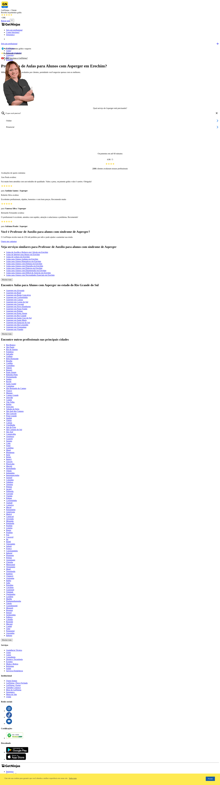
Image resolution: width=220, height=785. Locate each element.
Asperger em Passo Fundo (16, 309)
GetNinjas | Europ (13, 685)
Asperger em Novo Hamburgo (18, 306)
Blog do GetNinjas (13, 690)
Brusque (9, 610)
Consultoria (10, 657)
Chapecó (9, 576)
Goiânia (9, 356)
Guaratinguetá (11, 606)
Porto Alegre (11, 372)
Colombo (10, 480)
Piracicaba (10, 464)
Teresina (9, 484)
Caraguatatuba (12, 551)
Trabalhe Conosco (13, 687)
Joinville (9, 397)
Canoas (9, 423)
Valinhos (9, 482)
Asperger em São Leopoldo (17, 325)
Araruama (10, 578)
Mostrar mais (7, 280)
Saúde (8, 668)
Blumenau (10, 452)
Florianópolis (11, 377)
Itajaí (8, 455)
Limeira (9, 528)
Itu (7, 539)
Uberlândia (10, 425)
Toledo (9, 603)
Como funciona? (12, 32)
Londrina (9, 448)
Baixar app (5, 21)
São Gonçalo (11, 413)
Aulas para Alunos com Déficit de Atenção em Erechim (28, 273)
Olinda (9, 471)
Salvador (9, 354)
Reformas (10, 666)
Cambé (9, 626)
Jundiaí (9, 418)
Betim (8, 457)
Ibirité (8, 542)
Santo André (11, 384)
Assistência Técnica (14, 650)
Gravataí (9, 494)
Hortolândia (11, 468)
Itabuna (9, 635)
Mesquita (9, 521)
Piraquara (10, 555)
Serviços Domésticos (14, 671)
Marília (9, 599)
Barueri (9, 370)
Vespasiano (10, 567)
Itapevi (9, 459)
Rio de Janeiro (12, 349)
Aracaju (9, 462)
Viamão (9, 496)
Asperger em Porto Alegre (16, 313)
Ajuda (8, 697)
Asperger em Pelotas (14, 311)
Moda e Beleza (12, 664)
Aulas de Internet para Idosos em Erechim (23, 254)
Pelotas (9, 558)
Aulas (8, 652)
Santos (8, 379)
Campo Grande (12, 395)
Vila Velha (10, 402)
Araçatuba (10, 633)
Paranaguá (10, 631)
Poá (7, 535)
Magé (8, 569)
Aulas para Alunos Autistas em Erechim (22, 259)
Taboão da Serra (12, 409)
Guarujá (9, 439)
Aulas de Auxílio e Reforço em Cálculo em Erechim (27, 252)
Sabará (9, 546)
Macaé (8, 507)
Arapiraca (10, 436)
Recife (8, 381)
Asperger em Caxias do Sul (17, 302)
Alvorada (10, 519)
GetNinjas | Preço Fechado (17, 683)
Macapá (9, 624)
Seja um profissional (14, 30)
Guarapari (10, 590)
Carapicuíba (11, 434)
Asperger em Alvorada (15, 290)
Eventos (9, 662)
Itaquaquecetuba (12, 475)
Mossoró (9, 608)
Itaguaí (9, 613)
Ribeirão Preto (12, 375)
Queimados (10, 594)
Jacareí (9, 489)
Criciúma (9, 587)
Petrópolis (10, 523)
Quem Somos (11, 681)
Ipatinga (9, 574)
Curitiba (9, 363)
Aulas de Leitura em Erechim (18, 257)
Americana (10, 512)
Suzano (9, 441)
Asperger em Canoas (14, 300)
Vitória (9, 420)
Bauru (8, 530)
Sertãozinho (11, 615)
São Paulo (10, 347)
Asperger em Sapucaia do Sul (18, 322)
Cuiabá (9, 400)
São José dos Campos (15, 411)
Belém (8, 404)
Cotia (8, 443)
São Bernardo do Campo (16, 388)
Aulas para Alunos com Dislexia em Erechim (24, 268)
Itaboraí (9, 553)
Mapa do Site (11, 694)
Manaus (9, 393)
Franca (9, 548)
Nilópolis (9, 491)
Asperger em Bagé (13, 293)
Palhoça (9, 617)
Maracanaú (10, 564)
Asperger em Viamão (14, 329)
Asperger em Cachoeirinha (17, 297)
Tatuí (8, 629)
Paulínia (9, 532)
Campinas (10, 386)
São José (9, 432)
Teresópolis (10, 571)
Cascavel (9, 537)
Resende (9, 622)
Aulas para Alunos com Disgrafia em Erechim (24, 266)
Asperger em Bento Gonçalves (18, 295)
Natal (8, 445)
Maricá (9, 514)
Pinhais (9, 487)
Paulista (9, 526)
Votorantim (10, 544)
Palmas (9, 498)
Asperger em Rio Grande (16, 316)
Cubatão (9, 619)
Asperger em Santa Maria (16, 320)
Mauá (8, 450)
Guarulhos (10, 365)
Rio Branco (10, 345)
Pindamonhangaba (13, 601)
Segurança (10, 35)
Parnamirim (10, 510)
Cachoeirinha (11, 500)
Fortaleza (9, 352)
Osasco (9, 391)
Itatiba (8, 580)
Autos (8, 655)
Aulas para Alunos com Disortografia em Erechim (26, 270)
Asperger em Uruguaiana (16, 327)
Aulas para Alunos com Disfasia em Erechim (24, 264)
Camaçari (10, 516)
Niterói (9, 368)
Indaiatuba (10, 473)
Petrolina (9, 585)
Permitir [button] (210, 779)
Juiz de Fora (11, 427)
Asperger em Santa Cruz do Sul (19, 318)
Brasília (9, 361)
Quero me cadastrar (9, 241)
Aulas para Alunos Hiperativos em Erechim (23, 261)
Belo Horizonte (12, 359)
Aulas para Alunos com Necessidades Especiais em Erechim (30, 275)
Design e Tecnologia (14, 659)
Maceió (9, 466)
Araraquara (10, 560)
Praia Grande (11, 416)
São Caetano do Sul (14, 429)
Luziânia (9, 596)
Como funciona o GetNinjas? (16, 58)
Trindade (9, 592)
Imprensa (9, 772)
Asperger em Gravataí (15, 304)
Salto (8, 583)
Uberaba (9, 562)
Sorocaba (10, 407)
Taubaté (9, 503)
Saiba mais (73, 778)
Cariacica (10, 505)
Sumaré (9, 478)
